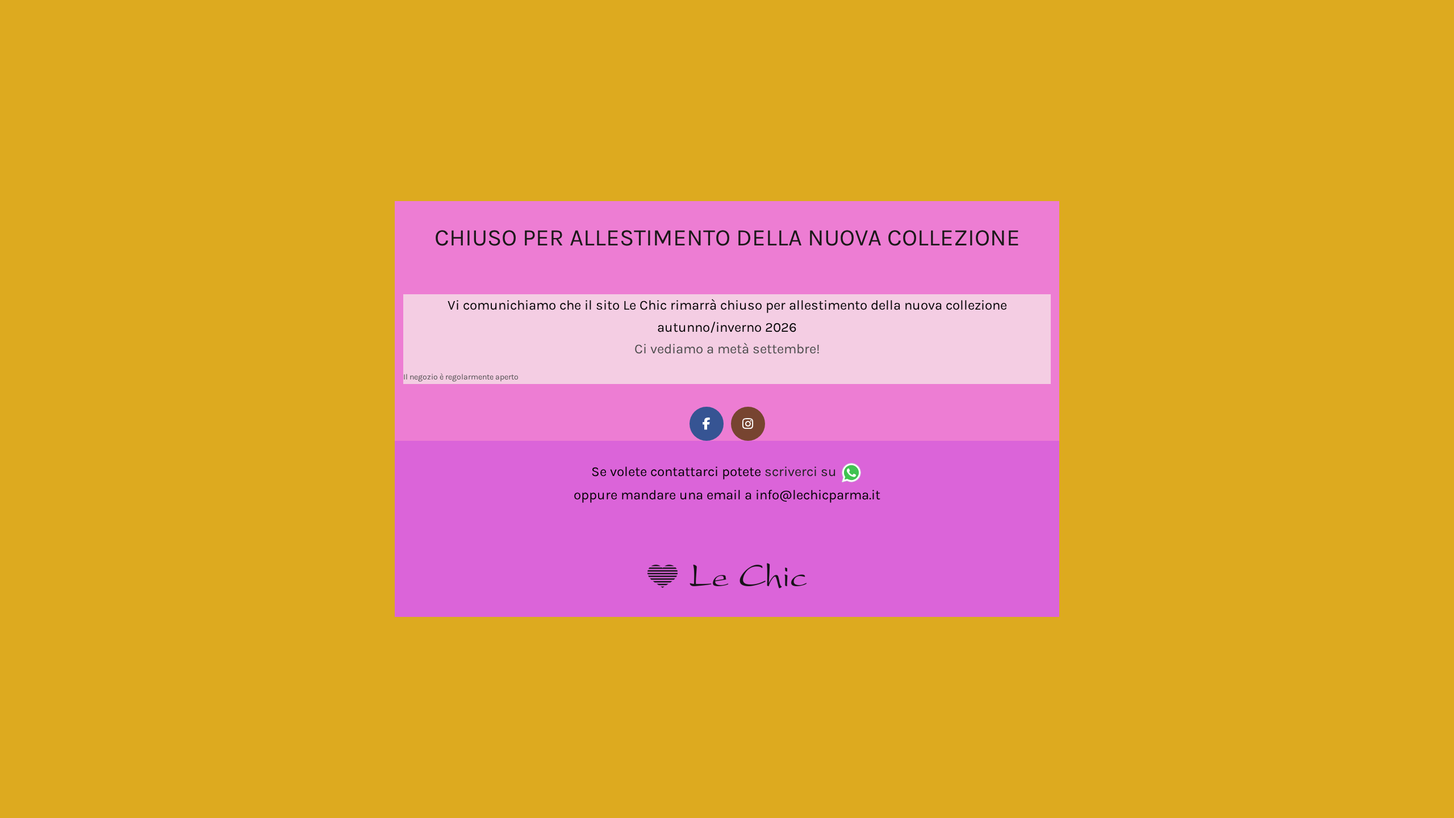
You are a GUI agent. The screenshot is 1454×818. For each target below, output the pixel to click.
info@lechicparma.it (817, 495)
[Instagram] (748, 424)
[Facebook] (707, 424)
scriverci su (800, 471)
